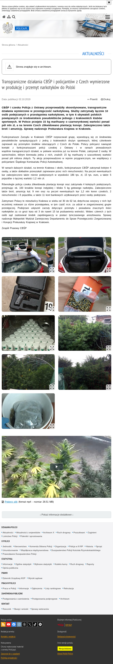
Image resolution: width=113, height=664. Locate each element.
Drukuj (106, 99)
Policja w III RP (76, 546)
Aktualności (23, 45)
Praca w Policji (8, 583)
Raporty (90, 564)
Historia (89, 546)
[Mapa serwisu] (9, 17)
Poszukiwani (79, 532)
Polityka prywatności (9, 657)
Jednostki (7, 546)
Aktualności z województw (28, 532)
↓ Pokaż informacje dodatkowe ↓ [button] (56, 514)
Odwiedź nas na (8, 624)
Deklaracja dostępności (66, 636)
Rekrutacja (69, 588)
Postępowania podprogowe (44, 599)
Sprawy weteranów (40, 609)
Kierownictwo (20, 546)
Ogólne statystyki (23, 564)
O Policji (5, 541)
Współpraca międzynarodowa (34, 550)
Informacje (8, 564)
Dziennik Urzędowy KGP (14, 578)
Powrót (93, 99)
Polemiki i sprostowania (31, 536)
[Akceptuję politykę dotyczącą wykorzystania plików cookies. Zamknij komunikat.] (109, 2)
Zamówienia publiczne (12, 593)
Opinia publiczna (10, 568)
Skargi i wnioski (21, 609)
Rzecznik (7, 609)
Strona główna (8, 45)
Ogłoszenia (37, 588)
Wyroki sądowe (35, 578)
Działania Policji (9, 527)
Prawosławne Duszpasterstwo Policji (19, 554)
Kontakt (5, 603)
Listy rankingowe (53, 588)
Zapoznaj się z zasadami (10, 653)
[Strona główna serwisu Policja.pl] (4, 17)
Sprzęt (99, 546)
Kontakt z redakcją (8, 636)
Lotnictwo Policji (10, 536)
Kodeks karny (61, 564)
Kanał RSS (3, 624)
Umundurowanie (10, 550)
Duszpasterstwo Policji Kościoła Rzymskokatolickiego (75, 550)
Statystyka (6, 558)
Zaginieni (92, 532)
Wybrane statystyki (43, 564)
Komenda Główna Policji (41, 546)
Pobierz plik (11, 502)
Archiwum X (48, 532)
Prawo (4, 573)
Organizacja (60, 546)
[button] (107, 17)
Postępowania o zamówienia (16, 599)
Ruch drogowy (63, 532)
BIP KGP (68, 624)
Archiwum (64, 599)
